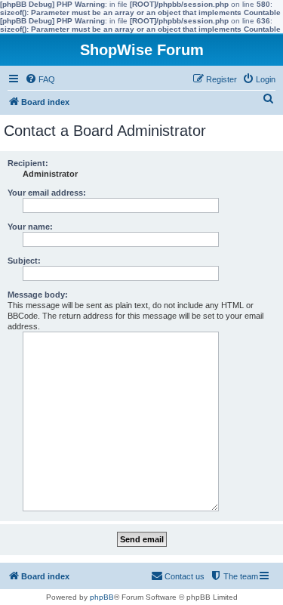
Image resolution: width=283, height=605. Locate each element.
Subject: (24, 260)
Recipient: (28, 163)
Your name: (30, 226)
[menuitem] (40, 79)
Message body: (38, 294)
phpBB (102, 597)
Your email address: (47, 192)
